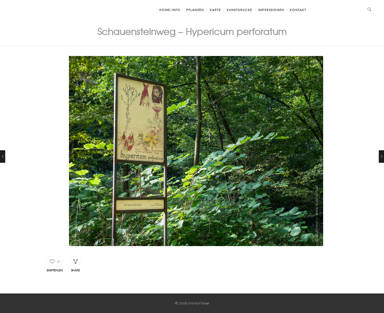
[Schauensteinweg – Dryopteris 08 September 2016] (2, 156)
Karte (215, 10)
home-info (170, 10)
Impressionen (271, 10)
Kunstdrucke (239, 10)
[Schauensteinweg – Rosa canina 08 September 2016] (381, 156)
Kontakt (298, 10)
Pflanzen (195, 10)
